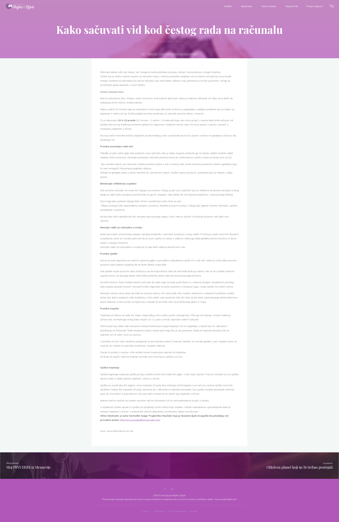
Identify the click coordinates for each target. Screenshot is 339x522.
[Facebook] (165, 489)
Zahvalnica (159, 511)
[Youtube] (172, 489)
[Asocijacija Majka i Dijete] (20, 6)
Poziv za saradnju (177, 511)
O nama (145, 511)
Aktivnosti (169, 19)
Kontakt (194, 511)
